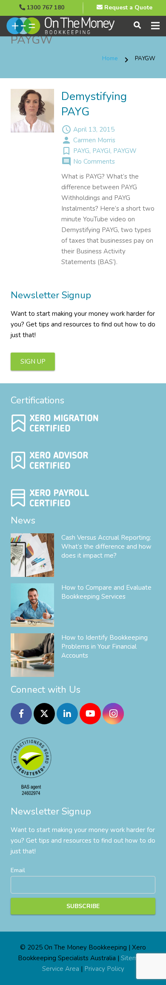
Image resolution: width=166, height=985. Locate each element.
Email (18, 870)
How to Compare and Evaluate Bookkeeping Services (106, 592)
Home (110, 58)
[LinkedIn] (67, 713)
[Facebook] (21, 713)
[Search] (137, 25)
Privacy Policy (104, 968)
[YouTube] (90, 713)
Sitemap (133, 958)
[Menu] (155, 25)
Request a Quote (127, 7)
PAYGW (125, 151)
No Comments (94, 161)
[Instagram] (113, 713)
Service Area (60, 968)
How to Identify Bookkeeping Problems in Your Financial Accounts (104, 646)
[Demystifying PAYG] (32, 110)
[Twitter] (44, 713)
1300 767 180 (44, 7)
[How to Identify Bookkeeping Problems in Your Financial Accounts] (32, 655)
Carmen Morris (94, 140)
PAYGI (101, 151)
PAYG (81, 151)
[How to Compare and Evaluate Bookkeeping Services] (32, 605)
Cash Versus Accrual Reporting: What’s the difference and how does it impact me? (106, 546)
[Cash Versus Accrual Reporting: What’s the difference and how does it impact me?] (32, 555)
